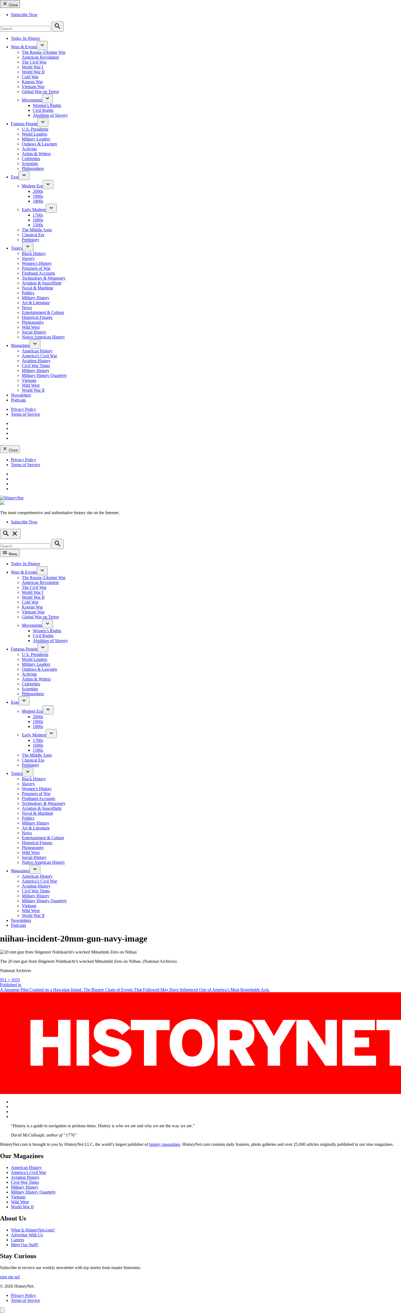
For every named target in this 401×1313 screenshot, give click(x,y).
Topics (16, 248)
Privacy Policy (23, 409)
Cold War (30, 76)
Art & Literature (36, 302)
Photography (33, 322)
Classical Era (33, 234)
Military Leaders (36, 139)
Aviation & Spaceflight (41, 283)
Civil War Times (36, 365)
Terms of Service (25, 414)
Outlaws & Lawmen (39, 144)
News (27, 307)
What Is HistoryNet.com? (33, 1230)
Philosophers (33, 168)
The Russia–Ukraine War (43, 52)
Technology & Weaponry (43, 278)
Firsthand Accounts (38, 273)
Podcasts (18, 400)
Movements (32, 100)
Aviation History (36, 360)
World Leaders (34, 134)
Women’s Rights (47, 105)
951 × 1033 (10, 980)
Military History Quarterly (44, 375)
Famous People (24, 123)
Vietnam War (33, 86)
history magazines (164, 1144)
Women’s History (37, 263)
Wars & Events (24, 46)
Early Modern (34, 209)
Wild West (31, 327)
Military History (35, 297)
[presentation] (42, 45)
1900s (38, 196)
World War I (32, 67)
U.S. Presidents (35, 129)
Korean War (32, 81)
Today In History (25, 38)
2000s (38, 191)
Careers (17, 1239)
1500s (38, 225)
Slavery (28, 258)
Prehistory (30, 239)
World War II (33, 72)
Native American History (43, 337)
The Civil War (34, 62)
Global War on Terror (40, 91)
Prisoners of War (36, 268)
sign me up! (10, 1277)
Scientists (30, 163)
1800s (38, 201)
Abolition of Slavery (50, 115)
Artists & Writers (36, 153)
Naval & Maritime (37, 288)
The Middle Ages (37, 229)
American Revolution (40, 57)
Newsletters (21, 395)
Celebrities (31, 158)
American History (37, 351)
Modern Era (32, 186)
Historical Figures (37, 317)
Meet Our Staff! (24, 1244)
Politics (28, 292)
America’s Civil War (39, 355)
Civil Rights (43, 110)
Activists (29, 148)
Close (13, 5)
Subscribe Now (24, 14)
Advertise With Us (27, 1235)
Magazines (20, 345)
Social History (34, 332)
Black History (34, 253)
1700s (38, 215)
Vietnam (29, 380)
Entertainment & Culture (43, 312)
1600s (38, 220)
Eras (15, 177)
